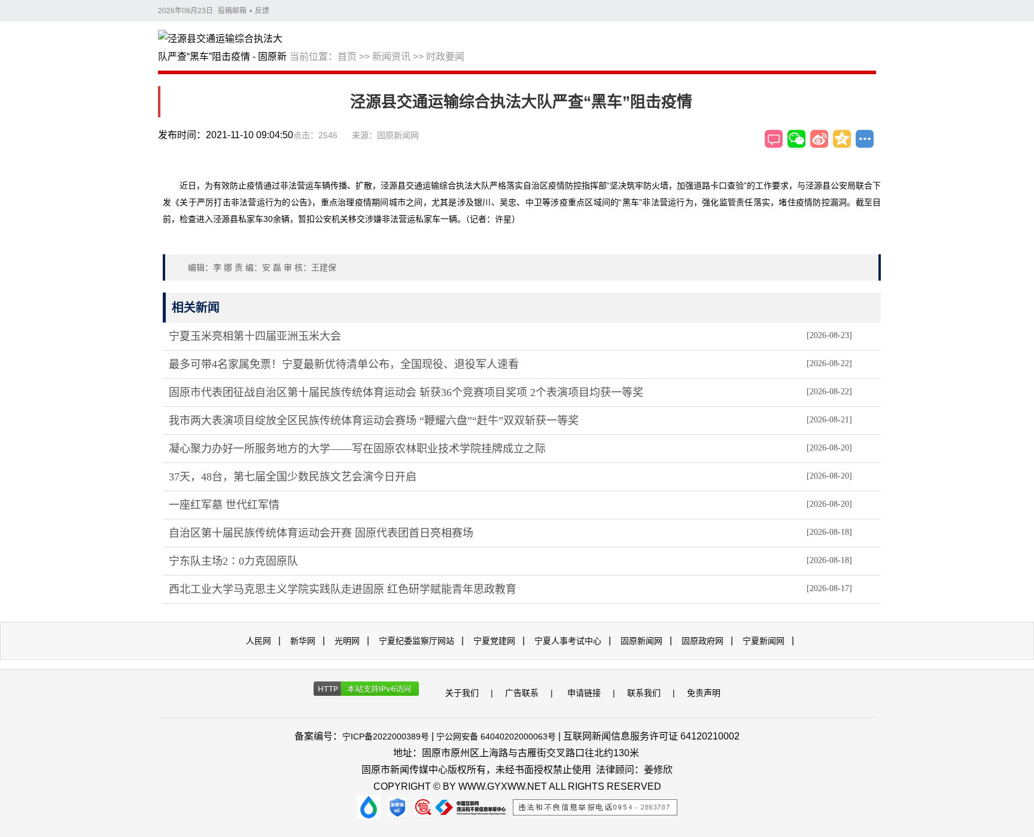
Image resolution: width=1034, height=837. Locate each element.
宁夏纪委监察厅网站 (416, 641)
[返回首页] (224, 48)
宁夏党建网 (494, 641)
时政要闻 (445, 56)
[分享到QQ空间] (842, 139)
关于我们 (462, 693)
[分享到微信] (796, 139)
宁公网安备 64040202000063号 (496, 736)
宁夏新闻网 (763, 641)
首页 (347, 56)
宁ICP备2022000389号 (385, 736)
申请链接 (584, 693)
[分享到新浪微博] (819, 139)
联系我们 (644, 693)
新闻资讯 (391, 56)
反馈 (262, 11)
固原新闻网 (641, 641)
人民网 (258, 641)
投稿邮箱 (232, 11)
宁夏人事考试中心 (567, 641)
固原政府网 (702, 641)
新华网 (302, 641)
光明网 (347, 641)
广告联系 (522, 693)
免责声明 (703, 693)
